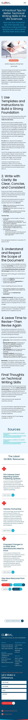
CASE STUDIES (18, 645)
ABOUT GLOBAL (19, 658)
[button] (25, 3)
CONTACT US (18, 665)
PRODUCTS (4, 666)
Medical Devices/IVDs (7, 662)
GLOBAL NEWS (18, 661)
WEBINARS (17, 650)
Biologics (4, 660)
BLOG (16, 646)
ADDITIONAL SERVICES (7, 648)
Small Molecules (6, 659)
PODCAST (17, 652)
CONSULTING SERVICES (7, 646)
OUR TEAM (17, 660)
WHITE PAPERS (18, 648)
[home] (6, 3)
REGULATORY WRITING (7, 645)
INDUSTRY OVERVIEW (6, 654)
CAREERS (17, 663)
